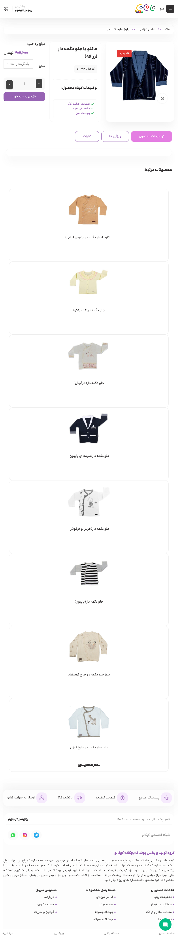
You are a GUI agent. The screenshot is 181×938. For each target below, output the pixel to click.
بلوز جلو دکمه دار (117, 29)
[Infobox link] (17, 9)
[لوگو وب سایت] (144, 8)
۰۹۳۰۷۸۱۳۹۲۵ (18, 820)
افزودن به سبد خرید (24, 96)
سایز (42, 66)
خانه (167, 29)
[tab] (151, 136)
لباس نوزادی (146, 29)
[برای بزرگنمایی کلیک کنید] (162, 98)
